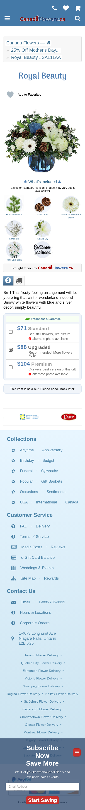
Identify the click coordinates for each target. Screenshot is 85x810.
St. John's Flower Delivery (42, 701)
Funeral (26, 471)
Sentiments (56, 492)
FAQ (23, 526)
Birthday (27, 460)
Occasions (29, 492)
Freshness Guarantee (46, 319)
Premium (48, 368)
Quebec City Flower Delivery (41, 663)
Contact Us (21, 591)
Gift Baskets (51, 481)
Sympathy (49, 471)
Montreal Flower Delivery (41, 732)
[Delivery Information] (18, 280)
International (46, 502)
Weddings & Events (37, 568)
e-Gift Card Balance (38, 557)
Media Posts (31, 547)
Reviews (58, 547)
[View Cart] (75, 7)
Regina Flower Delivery (23, 694)
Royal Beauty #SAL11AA (36, 57)
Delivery (43, 526)
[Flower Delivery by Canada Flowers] (42, 18)
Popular (26, 481)
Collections (21, 439)
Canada (71, 502)
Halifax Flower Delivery (61, 694)
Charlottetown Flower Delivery (41, 717)
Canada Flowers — (26, 42)
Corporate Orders (35, 623)
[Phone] (52, 7)
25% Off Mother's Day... (35, 50)
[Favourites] (63, 7)
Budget (48, 460)
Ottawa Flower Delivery (41, 724)
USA (24, 502)
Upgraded (46, 351)
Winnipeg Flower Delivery (41, 686)
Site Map (28, 578)
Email (25, 602)
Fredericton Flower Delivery (41, 709)
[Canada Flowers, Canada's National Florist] (55, 268)
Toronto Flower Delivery (41, 655)
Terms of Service (34, 536)
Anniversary (52, 450)
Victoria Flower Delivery (41, 678)
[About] (8, 280)
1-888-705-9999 (52, 602)
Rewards (51, 578)
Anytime (27, 450)
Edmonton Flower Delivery (42, 670)
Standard (45, 333)
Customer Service (30, 515)
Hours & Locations (35, 612)
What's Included (42, 182)
